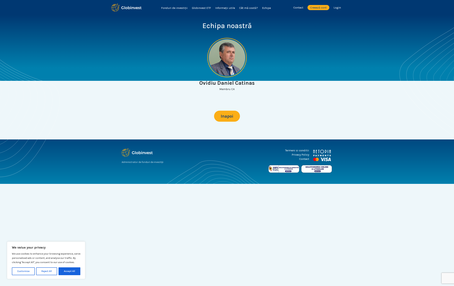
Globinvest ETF (201, 8)
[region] (46, 260)
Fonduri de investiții (174, 8)
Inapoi (227, 116)
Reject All (46, 271)
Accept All (69, 271)
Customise (23, 271)
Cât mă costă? (248, 8)
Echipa (266, 8)
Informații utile (225, 8)
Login (337, 7)
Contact (298, 7)
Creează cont (318, 7)
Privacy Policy (300, 154)
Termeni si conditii (297, 150)
